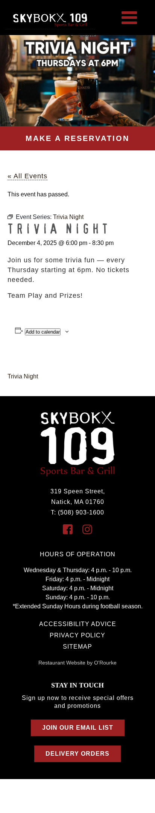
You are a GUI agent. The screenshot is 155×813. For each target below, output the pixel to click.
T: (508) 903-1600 (77, 512)
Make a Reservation (77, 138)
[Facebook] (68, 529)
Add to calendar (43, 332)
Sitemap (77, 646)
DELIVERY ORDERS (77, 753)
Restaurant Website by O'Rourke (77, 663)
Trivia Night (23, 376)
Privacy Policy (77, 635)
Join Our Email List (77, 727)
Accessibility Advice (77, 624)
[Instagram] (87, 529)
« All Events (27, 176)
